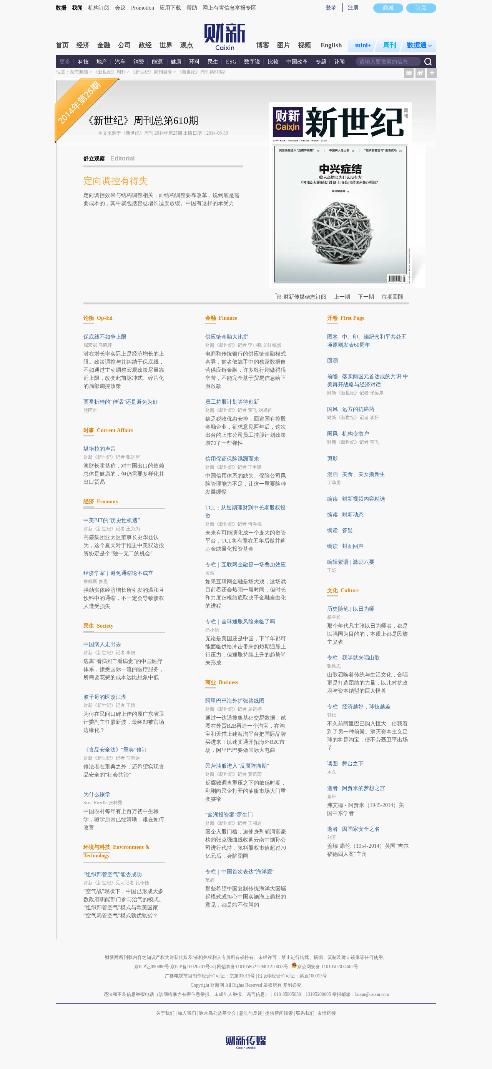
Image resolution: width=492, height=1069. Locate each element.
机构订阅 (99, 8)
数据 (61, 8)
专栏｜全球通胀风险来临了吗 (240, 622)
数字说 (252, 62)
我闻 (77, 8)
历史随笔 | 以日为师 (350, 609)
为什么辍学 (96, 794)
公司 (124, 45)
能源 (158, 62)
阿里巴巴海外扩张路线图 (234, 701)
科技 (83, 62)
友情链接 (326, 1013)
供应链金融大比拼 (226, 337)
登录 (331, 7)
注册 (353, 7)
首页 (62, 45)
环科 (194, 62)
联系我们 (305, 1013)
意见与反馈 (250, 1013)
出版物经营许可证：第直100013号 (292, 976)
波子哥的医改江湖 (104, 697)
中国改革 (297, 62)
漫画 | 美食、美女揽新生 (356, 474)
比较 (273, 62)
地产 (101, 62)
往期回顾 (392, 297)
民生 (213, 62)
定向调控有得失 (115, 181)
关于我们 (165, 1013)
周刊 (389, 45)
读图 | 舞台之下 (345, 764)
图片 (283, 45)
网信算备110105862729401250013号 (253, 966)
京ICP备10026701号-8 (192, 966)
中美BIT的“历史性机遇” (111, 520)
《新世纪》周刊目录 (151, 72)
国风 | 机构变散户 (348, 434)
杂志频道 (79, 72)
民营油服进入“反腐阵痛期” (237, 766)
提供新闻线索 (279, 1013)
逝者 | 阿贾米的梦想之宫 (356, 788)
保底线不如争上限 (104, 337)
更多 (65, 62)
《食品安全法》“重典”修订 (115, 750)
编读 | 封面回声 (345, 546)
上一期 (342, 297)
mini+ (363, 45)
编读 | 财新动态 (345, 515)
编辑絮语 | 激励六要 (350, 562)
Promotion (142, 8)
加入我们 (187, 1013)
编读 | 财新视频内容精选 (356, 499)
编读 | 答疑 (340, 530)
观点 (186, 45)
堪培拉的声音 (99, 449)
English (331, 45)
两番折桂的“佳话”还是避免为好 (120, 402)
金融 (103, 45)
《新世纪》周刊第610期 (201, 72)
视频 (304, 45)
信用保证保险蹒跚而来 (232, 459)
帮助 (191, 8)
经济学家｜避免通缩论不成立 (118, 573)
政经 (145, 45)
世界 (166, 45)
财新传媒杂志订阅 (304, 297)
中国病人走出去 (102, 644)
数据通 (417, 45)
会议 (120, 8)
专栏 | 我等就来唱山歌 (353, 658)
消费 (138, 62)
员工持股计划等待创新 (232, 402)
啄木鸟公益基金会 (218, 1013)
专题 (321, 62)
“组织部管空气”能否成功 (112, 874)
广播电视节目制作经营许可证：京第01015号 (210, 976)
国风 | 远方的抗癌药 (350, 409)
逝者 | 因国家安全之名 (353, 829)
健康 (176, 62)
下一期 (366, 297)
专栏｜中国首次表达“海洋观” (239, 872)
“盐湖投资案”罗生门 (229, 815)
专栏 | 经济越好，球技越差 (359, 707)
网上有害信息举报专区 (229, 8)
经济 (83, 45)
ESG (231, 62)
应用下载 (170, 8)
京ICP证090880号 (151, 966)
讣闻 (339, 62)
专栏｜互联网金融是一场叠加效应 (245, 565)
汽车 (120, 62)
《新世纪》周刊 (109, 72)
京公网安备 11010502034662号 (327, 966)
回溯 (332, 361)
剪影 (332, 458)
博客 (262, 45)
